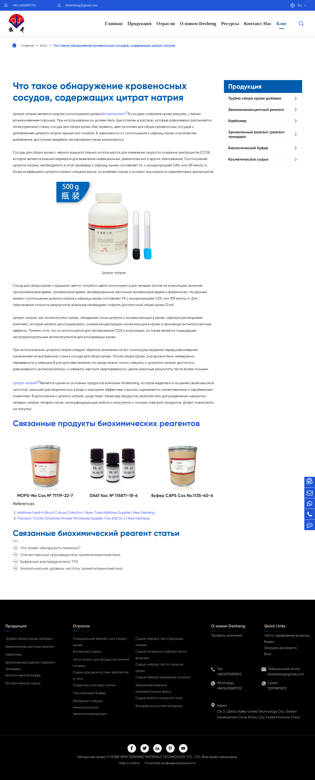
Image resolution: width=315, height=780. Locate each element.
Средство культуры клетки (94, 685)
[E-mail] (309, 493)
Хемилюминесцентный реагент (256, 109)
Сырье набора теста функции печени (159, 642)
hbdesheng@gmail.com (82, 5)
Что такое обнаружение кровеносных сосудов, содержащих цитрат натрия (114, 45)
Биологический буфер (248, 148)
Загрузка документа (280, 648)
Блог (281, 23)
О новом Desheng (198, 23)
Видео (269, 642)
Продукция (140, 23)
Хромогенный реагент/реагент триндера (256, 134)
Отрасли (165, 23)
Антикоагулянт (113, 114)
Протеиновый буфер (89, 693)
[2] (38, 381)
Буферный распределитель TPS (49, 561)
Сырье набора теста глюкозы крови (159, 667)
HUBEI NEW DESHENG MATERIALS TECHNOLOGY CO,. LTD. (155, 757)
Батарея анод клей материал (159, 706)
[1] (126, 112)
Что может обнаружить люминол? (50, 548)
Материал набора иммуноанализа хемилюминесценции (89, 707)
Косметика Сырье (87, 651)
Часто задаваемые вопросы (287, 635)
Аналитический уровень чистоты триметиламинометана (71, 568)
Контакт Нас (258, 23)
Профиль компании (226, 635)
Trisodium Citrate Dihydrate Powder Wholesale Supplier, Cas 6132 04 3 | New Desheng (83, 518)
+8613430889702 (24, 5)
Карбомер (237, 120)
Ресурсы (230, 23)
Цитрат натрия (25, 383)
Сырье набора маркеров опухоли (162, 677)
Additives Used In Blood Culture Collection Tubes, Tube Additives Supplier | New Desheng (86, 512)
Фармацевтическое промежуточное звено (153, 688)
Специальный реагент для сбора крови (99, 642)
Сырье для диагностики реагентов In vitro (101, 675)
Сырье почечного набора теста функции (161, 654)
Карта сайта (129, 763)
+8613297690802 (229, 674)
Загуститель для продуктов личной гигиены (101, 662)
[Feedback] (309, 525)
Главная (114, 23)
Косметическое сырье (248, 159)
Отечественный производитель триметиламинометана (70, 554)
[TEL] (309, 514)
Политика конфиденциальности (170, 763)
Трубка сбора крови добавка (254, 98)
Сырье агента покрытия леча (158, 698)
